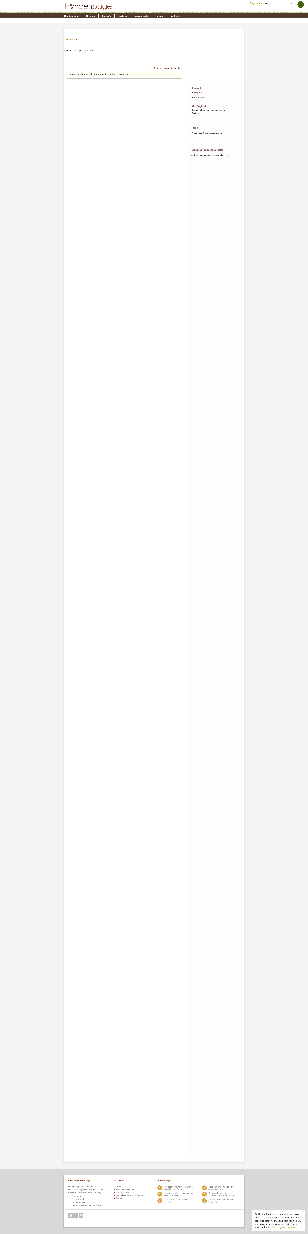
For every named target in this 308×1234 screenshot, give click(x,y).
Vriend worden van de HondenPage (87, 1204)
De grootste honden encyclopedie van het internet (221, 1194)
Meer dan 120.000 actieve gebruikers (175, 1201)
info (269, 1227)
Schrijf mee (199, 97)
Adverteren (76, 1196)
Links (118, 1186)
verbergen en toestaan (284, 1227)
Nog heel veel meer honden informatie (220, 1201)
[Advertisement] (215, 55)
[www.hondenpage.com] (89, 11)
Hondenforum (71, 15)
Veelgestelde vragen (125, 1189)
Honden (90, 15)
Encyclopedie (141, 15)
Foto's (159, 15)
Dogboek (175, 15)
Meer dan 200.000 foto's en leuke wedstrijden (220, 1188)
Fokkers (122, 15)
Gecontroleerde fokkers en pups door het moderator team (178, 1194)
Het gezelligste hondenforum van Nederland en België (179, 1188)
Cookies (119, 1198)
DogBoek (198, 92)
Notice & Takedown (125, 1192)
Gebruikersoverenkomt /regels (129, 1195)
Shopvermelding (79, 1199)
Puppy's (106, 15)
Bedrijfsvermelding (80, 1202)
